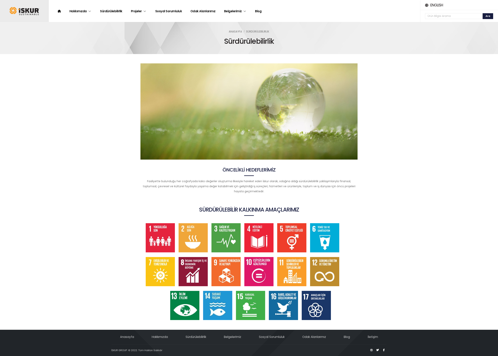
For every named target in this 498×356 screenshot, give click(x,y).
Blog (258, 11)
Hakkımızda (78, 11)
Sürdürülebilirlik (111, 11)
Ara (488, 16)
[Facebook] (384, 350)
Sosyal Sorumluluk (168, 11)
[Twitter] (377, 350)
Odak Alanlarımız (203, 11)
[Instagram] (371, 350)
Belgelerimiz (233, 11)
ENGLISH (436, 5)
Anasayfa (235, 31)
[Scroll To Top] (491, 351)
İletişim (373, 337)
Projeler (136, 11)
